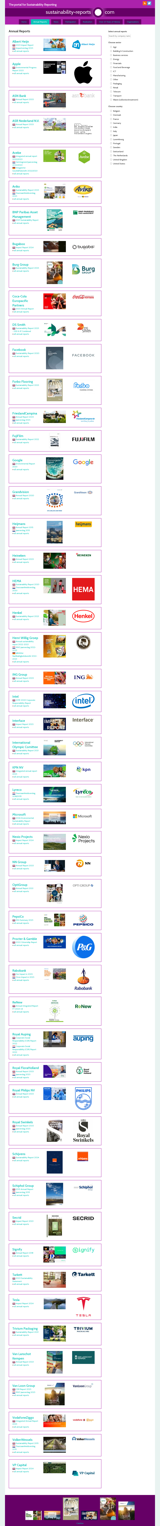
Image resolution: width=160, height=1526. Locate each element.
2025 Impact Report (25, 45)
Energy (116, 59)
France (116, 119)
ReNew (17, 1002)
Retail (115, 87)
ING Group (19, 674)
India (115, 127)
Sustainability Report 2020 (27, 353)
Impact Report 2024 (25, 247)
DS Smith (18, 325)
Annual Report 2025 (25, 99)
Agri (114, 47)
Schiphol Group (23, 1186)
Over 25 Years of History (109, 22)
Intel (15, 696)
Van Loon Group (23, 1386)
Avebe (16, 153)
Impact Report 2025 (25, 724)
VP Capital (19, 1465)
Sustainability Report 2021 (27, 750)
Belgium (116, 111)
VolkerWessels (22, 1440)
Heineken (19, 555)
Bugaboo (18, 244)
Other (115, 79)
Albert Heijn (20, 41)
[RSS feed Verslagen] (145, 4)
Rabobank (19, 970)
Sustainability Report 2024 (27, 1157)
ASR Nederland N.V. (25, 121)
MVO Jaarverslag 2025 (25, 1392)
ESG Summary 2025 (24, 920)
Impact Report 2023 (24, 1221)
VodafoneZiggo (23, 1417)
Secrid (16, 1217)
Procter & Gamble (24, 939)
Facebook (19, 350)
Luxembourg (118, 139)
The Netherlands (120, 155)
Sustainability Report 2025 (27, 190)
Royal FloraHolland (25, 1068)
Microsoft (19, 814)
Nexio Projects (22, 837)
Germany (117, 123)
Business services (120, 55)
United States (119, 163)
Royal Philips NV (23, 1090)
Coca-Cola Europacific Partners (20, 300)
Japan (115, 135)
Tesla (16, 1300)
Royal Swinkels (22, 1122)
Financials (117, 63)
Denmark (117, 115)
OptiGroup (19, 885)
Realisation (87, 22)
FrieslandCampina (24, 413)
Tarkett (17, 1275)
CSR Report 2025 (23, 1389)
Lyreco (17, 790)
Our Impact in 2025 (24, 974)
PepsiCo (18, 916)
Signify (17, 1249)
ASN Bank (19, 96)
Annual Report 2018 (24, 1253)
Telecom (117, 91)
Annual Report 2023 (25, 1362)
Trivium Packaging (25, 1328)
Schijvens (18, 1154)
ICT (114, 71)
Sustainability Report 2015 (27, 1443)
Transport (117, 96)
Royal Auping (21, 1034)
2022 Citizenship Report (26, 942)
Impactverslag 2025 (24, 48)
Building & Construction (123, 51)
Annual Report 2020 (25, 495)
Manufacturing (119, 75)
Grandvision (20, 492)
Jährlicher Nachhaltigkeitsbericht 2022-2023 (24, 656)
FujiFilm (17, 436)
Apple (16, 64)
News (56, 22)
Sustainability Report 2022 (27, 439)
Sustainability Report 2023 (27, 616)
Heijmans (18, 524)
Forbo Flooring (22, 381)
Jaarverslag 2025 (23, 420)
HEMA (16, 581)
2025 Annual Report (25, 309)
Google (17, 460)
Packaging (117, 83)
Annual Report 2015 (24, 527)
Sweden (116, 147)
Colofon (80, 1523)
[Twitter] (149, 4)
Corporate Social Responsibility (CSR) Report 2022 (24, 1041)
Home (24, 22)
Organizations (133, 22)
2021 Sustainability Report (27, 220)
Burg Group (20, 264)
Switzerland (118, 151)
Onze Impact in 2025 (25, 977)
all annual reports (21, 51)
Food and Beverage (121, 67)
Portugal (116, 143)
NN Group (19, 862)
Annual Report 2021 (24, 888)
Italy (115, 131)
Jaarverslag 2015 (23, 530)
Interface (18, 721)
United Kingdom (120, 159)
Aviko (16, 186)
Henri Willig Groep (25, 638)
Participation (70, 22)
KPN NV (17, 767)
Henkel (17, 613)
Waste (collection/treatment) (125, 100)
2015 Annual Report (24, 1189)
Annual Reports (40, 22)
